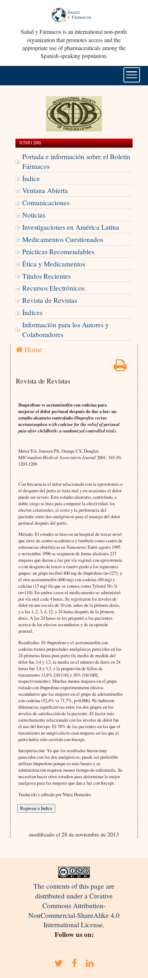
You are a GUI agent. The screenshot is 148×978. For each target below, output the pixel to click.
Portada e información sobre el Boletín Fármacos (76, 161)
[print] (120, 367)
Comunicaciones (45, 202)
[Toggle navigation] (131, 74)
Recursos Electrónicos (53, 287)
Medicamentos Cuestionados (62, 239)
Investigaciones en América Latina (70, 227)
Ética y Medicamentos (53, 263)
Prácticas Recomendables (58, 251)
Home (32, 349)
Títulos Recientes (46, 276)
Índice (31, 178)
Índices (32, 312)
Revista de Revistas (49, 300)
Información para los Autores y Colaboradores (65, 329)
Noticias (33, 214)
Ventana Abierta (45, 190)
